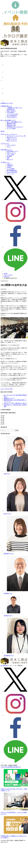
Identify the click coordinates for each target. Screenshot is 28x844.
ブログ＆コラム (5, 143)
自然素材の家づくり (6, 106)
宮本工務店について (6, 149)
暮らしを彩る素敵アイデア (8, 120)
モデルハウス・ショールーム (9, 134)
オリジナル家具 (11, 128)
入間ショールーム (12, 139)
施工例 (2, 131)
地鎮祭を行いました (9, 398)
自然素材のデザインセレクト (15, 126)
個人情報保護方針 (12, 170)
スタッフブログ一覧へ (7, 389)
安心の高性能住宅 (12, 115)
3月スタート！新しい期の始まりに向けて (15, 403)
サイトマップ (10, 173)
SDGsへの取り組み (12, 172)
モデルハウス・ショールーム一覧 (16, 135)
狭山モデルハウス (12, 137)
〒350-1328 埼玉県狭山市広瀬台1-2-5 (11, 767)
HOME (5, 273)
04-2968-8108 (4, 665)
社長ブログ (7, 276)
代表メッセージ (11, 153)
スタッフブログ (11, 145)
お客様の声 (10, 165)
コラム (9, 146)
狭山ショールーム (12, 140)
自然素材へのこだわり (7, 103)
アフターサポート (12, 117)
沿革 (8, 157)
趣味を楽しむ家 (11, 125)
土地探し (9, 167)
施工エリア (10, 159)
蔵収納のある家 (11, 123)
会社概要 (9, 156)
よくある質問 (10, 168)
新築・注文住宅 (11, 111)
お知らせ (9, 164)
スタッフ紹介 (10, 154)
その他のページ (5, 162)
